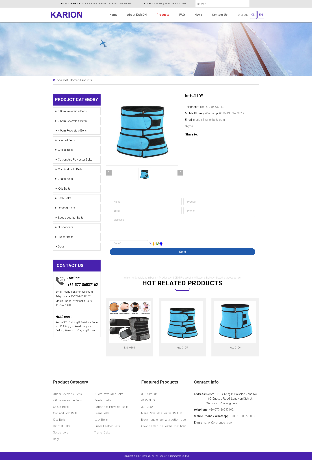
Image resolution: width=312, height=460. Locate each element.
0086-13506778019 (231, 113)
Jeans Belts (65, 179)
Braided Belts (66, 140)
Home (113, 14)
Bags (61, 246)
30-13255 (147, 407)
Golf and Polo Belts (70, 169)
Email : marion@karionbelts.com (74, 291)
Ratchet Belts (66, 208)
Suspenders (65, 227)
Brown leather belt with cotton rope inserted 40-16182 (165, 419)
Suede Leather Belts (70, 217)
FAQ (182, 14)
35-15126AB (149, 394)
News (198, 14)
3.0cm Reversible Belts (72, 111)
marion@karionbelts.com (169, 4)
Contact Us (220, 14)
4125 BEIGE (148, 400)
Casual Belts (65, 150)
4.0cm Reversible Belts (72, 130)
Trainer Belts (65, 237)
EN (261, 14)
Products (163, 14)
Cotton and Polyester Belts (75, 159)
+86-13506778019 (121, 4)
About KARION (137, 14)
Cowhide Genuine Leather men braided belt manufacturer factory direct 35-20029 (165, 426)
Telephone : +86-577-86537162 (73, 296)
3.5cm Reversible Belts (72, 121)
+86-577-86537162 (101, 4)
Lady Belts (64, 198)
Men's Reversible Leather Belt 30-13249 (165, 413)
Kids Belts (64, 188)
